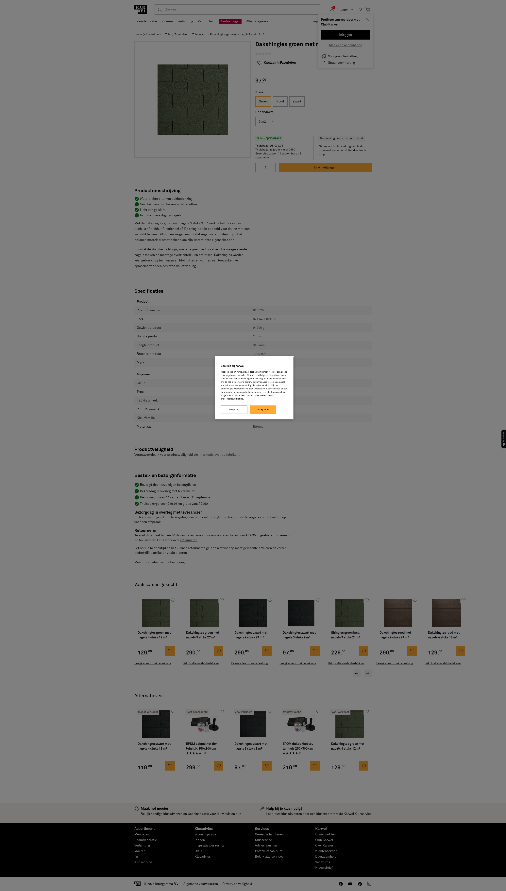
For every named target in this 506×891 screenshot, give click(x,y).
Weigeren (234, 409)
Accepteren (263, 409)
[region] (254, 388)
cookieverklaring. (235, 399)
